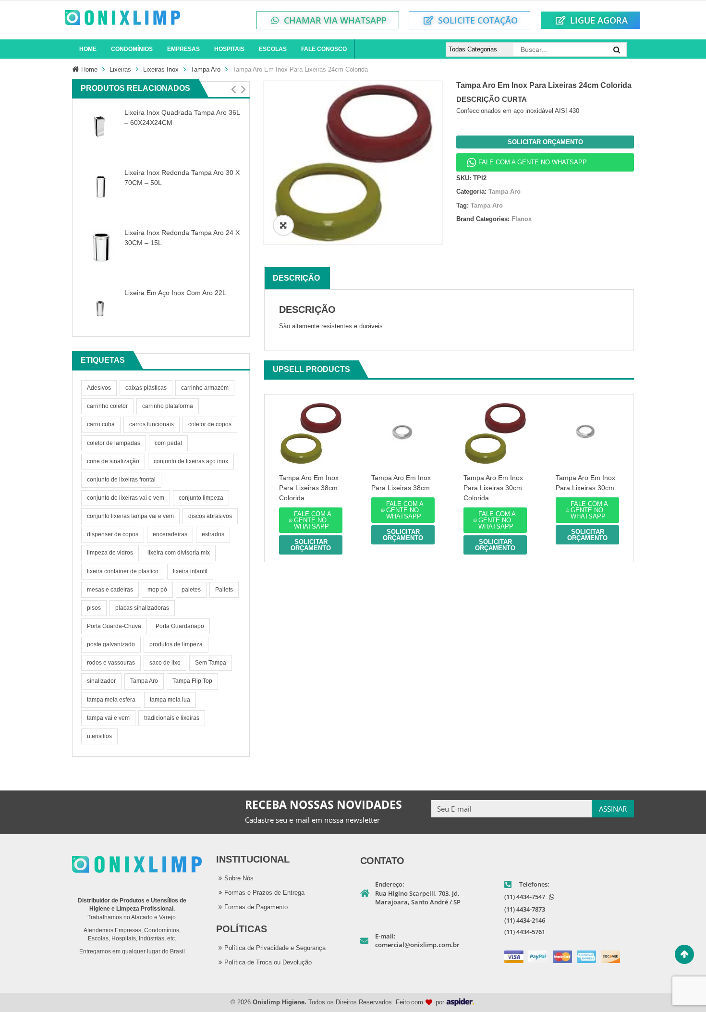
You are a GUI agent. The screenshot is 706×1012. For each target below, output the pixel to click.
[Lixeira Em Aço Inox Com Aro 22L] (100, 306)
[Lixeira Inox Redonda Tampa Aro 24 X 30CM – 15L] (100, 246)
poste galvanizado (111, 644)
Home (89, 69)
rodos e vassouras (111, 662)
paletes (191, 589)
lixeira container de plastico (122, 571)
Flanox (521, 218)
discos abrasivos (210, 516)
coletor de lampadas (113, 443)
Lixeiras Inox (161, 69)
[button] (233, 89)
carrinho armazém (205, 387)
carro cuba (101, 424)
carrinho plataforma (167, 406)
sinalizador (101, 681)
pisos (94, 608)
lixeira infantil (190, 571)
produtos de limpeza (176, 644)
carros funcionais (151, 424)
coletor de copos (209, 424)
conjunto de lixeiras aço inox (191, 461)
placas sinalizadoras (142, 608)
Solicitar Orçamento (545, 142)
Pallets (224, 589)
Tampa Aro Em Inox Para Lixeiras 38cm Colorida (309, 488)
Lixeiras (120, 69)
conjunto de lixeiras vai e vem (125, 497)
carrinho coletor (107, 406)
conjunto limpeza (201, 497)
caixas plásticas (146, 387)
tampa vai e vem (108, 718)
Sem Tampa (210, 662)
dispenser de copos (112, 534)
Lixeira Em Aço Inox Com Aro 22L (175, 292)
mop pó (157, 589)
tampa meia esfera (111, 699)
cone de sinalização (113, 461)
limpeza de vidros (110, 552)
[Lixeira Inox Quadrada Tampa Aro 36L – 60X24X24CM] (100, 126)
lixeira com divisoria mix (178, 552)
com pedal (168, 443)
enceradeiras (170, 534)
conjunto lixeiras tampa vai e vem (130, 516)
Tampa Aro (205, 69)
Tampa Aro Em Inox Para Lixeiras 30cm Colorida (493, 488)
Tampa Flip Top (192, 681)
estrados (213, 534)
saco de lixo (165, 662)
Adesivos (99, 387)
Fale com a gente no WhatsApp (532, 162)
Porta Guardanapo (180, 626)
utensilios (99, 736)
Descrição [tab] (296, 278)
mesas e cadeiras (110, 589)
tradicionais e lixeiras (171, 718)
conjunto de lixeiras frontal (121, 479)
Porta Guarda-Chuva (114, 626)
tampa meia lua (170, 699)
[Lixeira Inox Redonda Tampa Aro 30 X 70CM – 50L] (100, 186)
